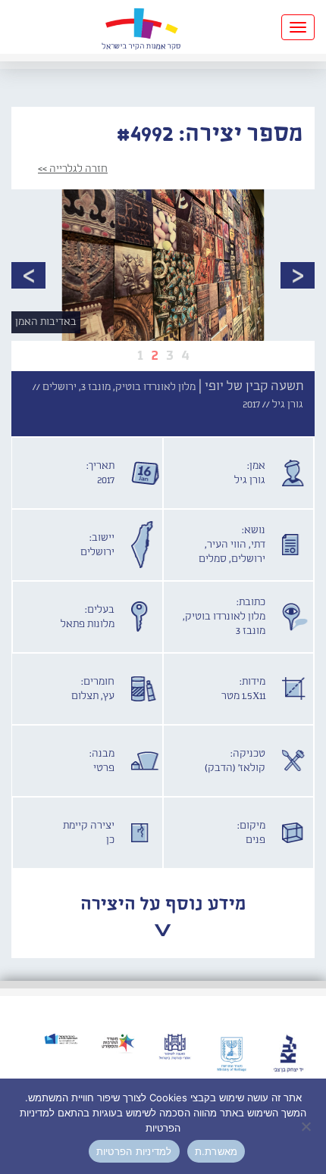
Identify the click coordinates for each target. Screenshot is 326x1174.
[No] (307, 1126)
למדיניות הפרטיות (134, 1151)
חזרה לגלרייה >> (73, 169)
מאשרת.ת (216, 1151)
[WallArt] (141, 27)
